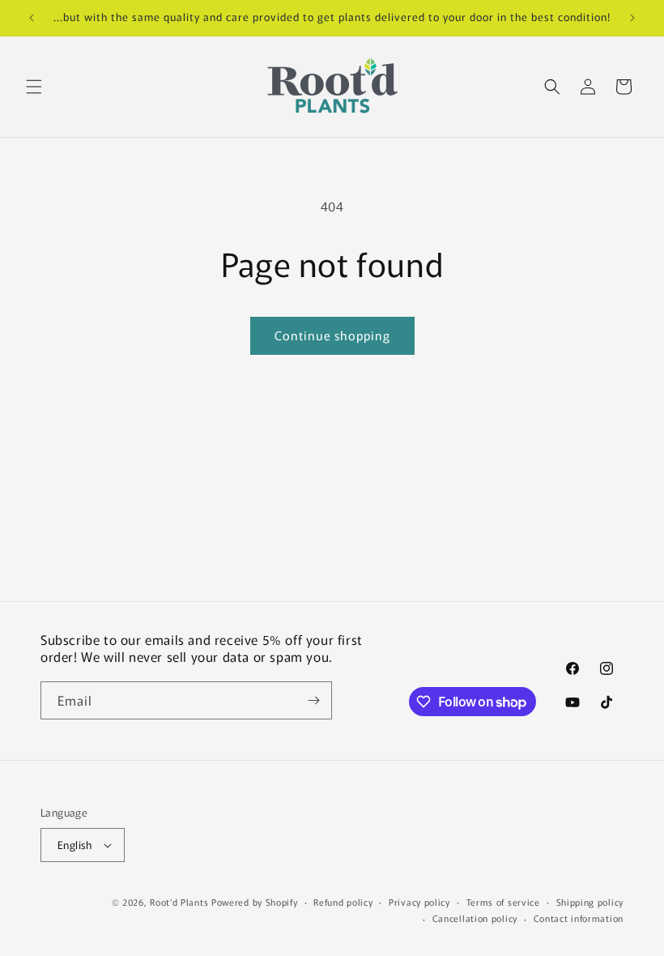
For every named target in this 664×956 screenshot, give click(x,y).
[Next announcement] (632, 18)
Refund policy (342, 901)
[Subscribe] (313, 700)
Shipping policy (590, 901)
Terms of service (503, 901)
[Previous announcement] (31, 18)
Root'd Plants (179, 901)
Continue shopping (332, 335)
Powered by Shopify (254, 901)
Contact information (579, 917)
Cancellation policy (474, 917)
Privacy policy (419, 901)
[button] (34, 87)
